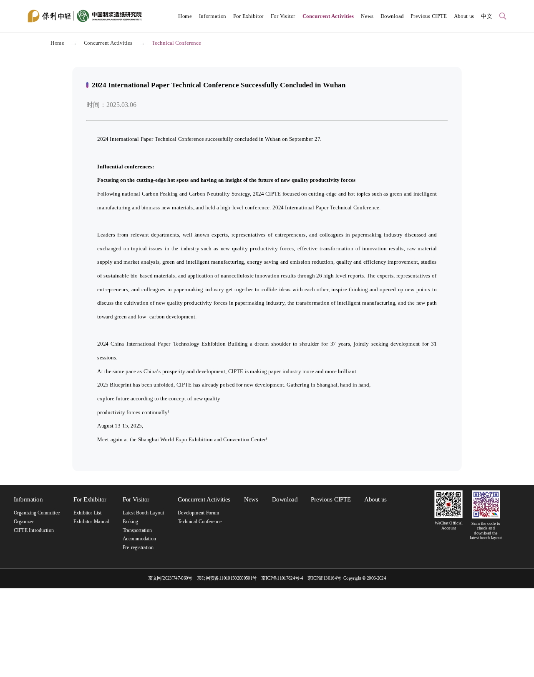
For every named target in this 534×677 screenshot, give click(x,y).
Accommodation (139, 539)
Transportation (137, 530)
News (367, 16)
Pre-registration (138, 547)
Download (391, 16)
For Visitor (283, 16)
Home (185, 16)
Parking (130, 521)
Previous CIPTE (429, 16)
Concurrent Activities (328, 16)
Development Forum (198, 513)
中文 (486, 16)
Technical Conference (200, 521)
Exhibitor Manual (91, 521)
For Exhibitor (248, 16)
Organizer (24, 521)
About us (464, 16)
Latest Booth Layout (143, 513)
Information (212, 16)
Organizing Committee (37, 513)
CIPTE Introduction (34, 530)
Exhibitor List (87, 513)
